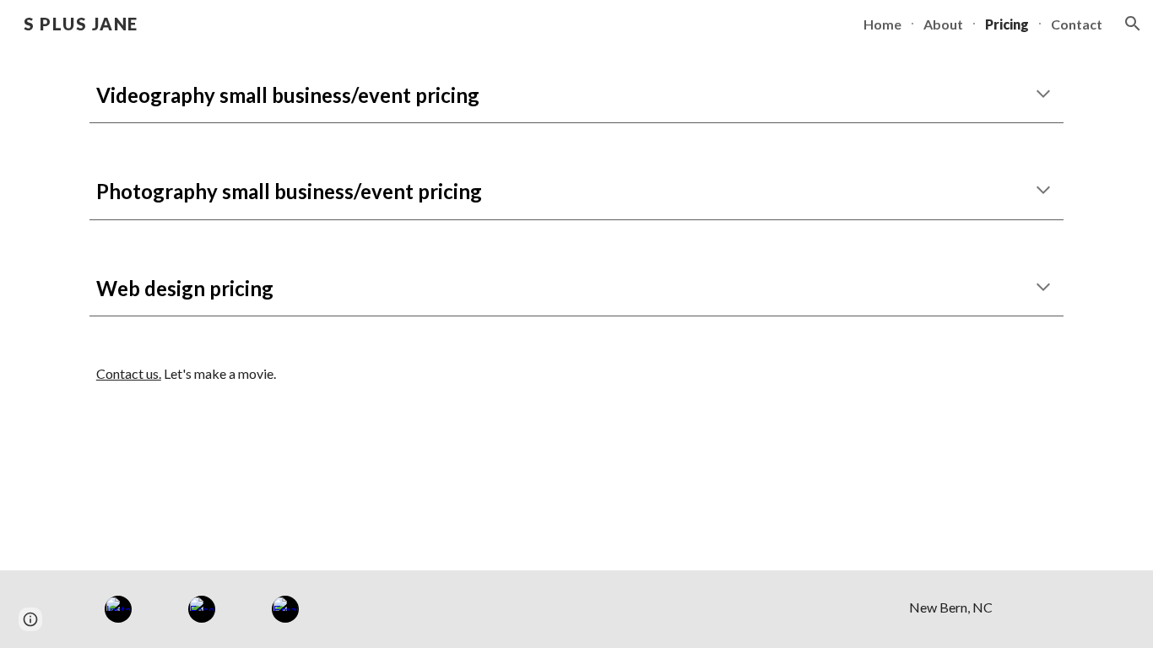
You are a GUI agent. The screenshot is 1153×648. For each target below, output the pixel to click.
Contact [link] (1076, 24)
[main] (576, 95)
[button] (1132, 23)
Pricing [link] (1007, 24)
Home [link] (882, 24)
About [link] (943, 24)
